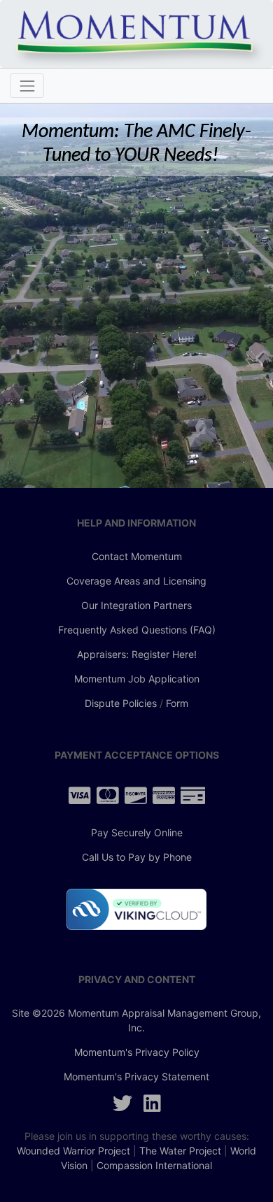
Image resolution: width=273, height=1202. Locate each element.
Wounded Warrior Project (73, 1151)
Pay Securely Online (137, 832)
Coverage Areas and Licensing (136, 581)
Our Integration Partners (136, 605)
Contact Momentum (137, 556)
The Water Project (180, 1151)
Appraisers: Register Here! (137, 654)
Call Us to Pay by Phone (137, 857)
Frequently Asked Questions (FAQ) (137, 630)
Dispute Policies (121, 703)
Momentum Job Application (137, 679)
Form (177, 703)
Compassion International (154, 1165)
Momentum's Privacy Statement (136, 1076)
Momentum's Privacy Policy (137, 1052)
